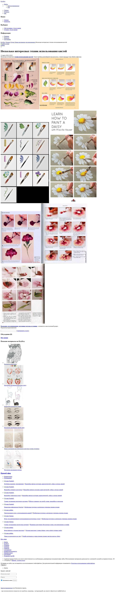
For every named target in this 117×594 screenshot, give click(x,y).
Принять (3, 565)
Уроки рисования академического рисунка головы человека (21, 448)
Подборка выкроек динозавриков (14, 484)
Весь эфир (4, 539)
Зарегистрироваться (6, 588)
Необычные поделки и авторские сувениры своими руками (41, 507)
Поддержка (7, 39)
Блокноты (7, 21)
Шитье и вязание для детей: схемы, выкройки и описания (46, 501)
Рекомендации (8, 553)
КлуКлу (3, 1)
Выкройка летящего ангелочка (13, 489)
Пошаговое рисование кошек (12, 406)
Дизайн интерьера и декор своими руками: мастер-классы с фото (41, 536)
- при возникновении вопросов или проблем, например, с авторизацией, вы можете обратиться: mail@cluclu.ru (33, 591)
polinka (11, 510)
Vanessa (11, 516)
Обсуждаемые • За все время (12, 28)
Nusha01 (11, 481)
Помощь (6, 36)
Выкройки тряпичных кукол (12, 495)
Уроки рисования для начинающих (25, 42)
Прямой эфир (6, 473)
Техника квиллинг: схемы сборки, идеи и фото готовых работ (44, 530)
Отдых (12, 42)
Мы (5, 13)
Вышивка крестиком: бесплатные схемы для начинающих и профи (49, 524)
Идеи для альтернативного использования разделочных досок (22, 519)
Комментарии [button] (8, 476)
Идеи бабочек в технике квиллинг (14, 530)
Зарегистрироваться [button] (13, 6)
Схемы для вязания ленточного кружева (16, 501)
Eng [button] (9, 7)
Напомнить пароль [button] (20, 588)
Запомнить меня (7, 580)
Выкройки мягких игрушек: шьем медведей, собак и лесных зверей (45, 484)
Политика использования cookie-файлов (83, 563)
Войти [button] (6, 568)
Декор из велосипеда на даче (12, 536)
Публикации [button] (8, 478)
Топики (6, 10)
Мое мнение (4, 337)
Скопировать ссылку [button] (23, 330)
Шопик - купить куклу (18, 560)
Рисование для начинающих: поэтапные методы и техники (19, 326)
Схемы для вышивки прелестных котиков (16, 524)
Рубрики (6, 12)
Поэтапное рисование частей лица (14, 427)
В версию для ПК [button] (9, 556)
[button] (6, 4)
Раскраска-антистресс (10, 364)
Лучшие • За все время (10, 29)
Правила (6, 38)
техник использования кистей (23, 57)
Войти (6, 542)
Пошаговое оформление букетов (13, 507)
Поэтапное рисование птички (13, 470)
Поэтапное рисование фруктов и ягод (15, 385)
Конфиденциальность (10, 551)
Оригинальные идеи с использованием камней (18, 513)
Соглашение (7, 550)
